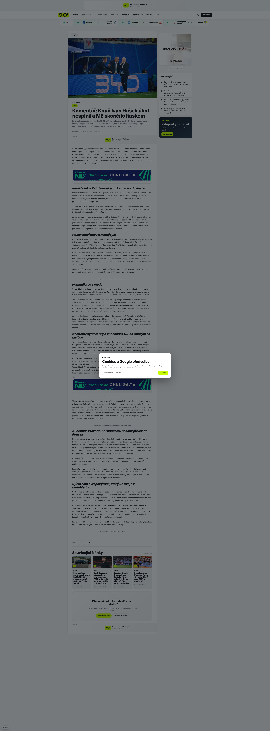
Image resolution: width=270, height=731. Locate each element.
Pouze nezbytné (108, 372)
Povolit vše (163, 372)
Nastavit (118, 372)
